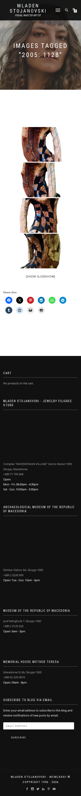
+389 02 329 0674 (14, 677)
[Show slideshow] (40, 276)
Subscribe (18, 737)
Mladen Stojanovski (28, 8)
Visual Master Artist (28, 15)
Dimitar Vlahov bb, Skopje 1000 (23, 570)
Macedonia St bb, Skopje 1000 (22, 672)
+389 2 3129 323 (13, 626)
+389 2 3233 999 (13, 575)
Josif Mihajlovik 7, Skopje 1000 (22, 621)
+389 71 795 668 (13, 474)
